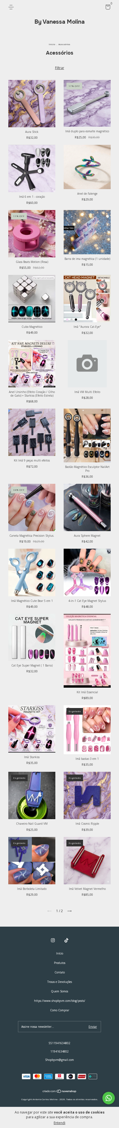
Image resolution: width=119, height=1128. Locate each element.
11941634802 (59, 1051)
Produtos (59, 963)
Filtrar (59, 67)
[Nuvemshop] (59, 1092)
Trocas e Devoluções (59, 982)
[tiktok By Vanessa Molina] (66, 940)
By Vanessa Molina (60, 21)
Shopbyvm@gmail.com (59, 1060)
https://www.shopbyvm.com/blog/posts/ (59, 1001)
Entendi (59, 1122)
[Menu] (12, 7)
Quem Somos (59, 991)
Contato (60, 972)
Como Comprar (59, 1010)
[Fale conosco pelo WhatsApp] (108, 1098)
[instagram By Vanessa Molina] (53, 940)
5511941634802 (59, 1043)
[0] (107, 8)
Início (52, 44)
